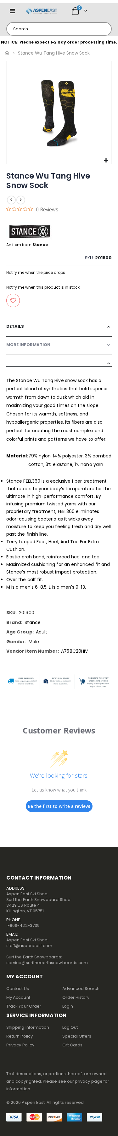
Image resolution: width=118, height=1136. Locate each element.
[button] (105, 160)
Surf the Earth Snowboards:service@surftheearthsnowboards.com (47, 960)
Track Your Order (23, 1006)
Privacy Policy (20, 1045)
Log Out (70, 1027)
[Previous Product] (11, 200)
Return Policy (19, 1036)
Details (15, 326)
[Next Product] (20, 200)
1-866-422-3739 (23, 925)
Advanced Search (81, 989)
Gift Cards (72, 1045)
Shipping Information (27, 1027)
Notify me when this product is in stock (43, 287)
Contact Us (17, 989)
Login (67, 1006)
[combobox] (59, 29)
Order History (76, 997)
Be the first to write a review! (59, 806)
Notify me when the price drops (35, 272)
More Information (28, 345)
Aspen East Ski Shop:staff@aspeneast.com (29, 943)
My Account (18, 997)
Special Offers (77, 1036)
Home (7, 53)
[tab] (59, 327)
